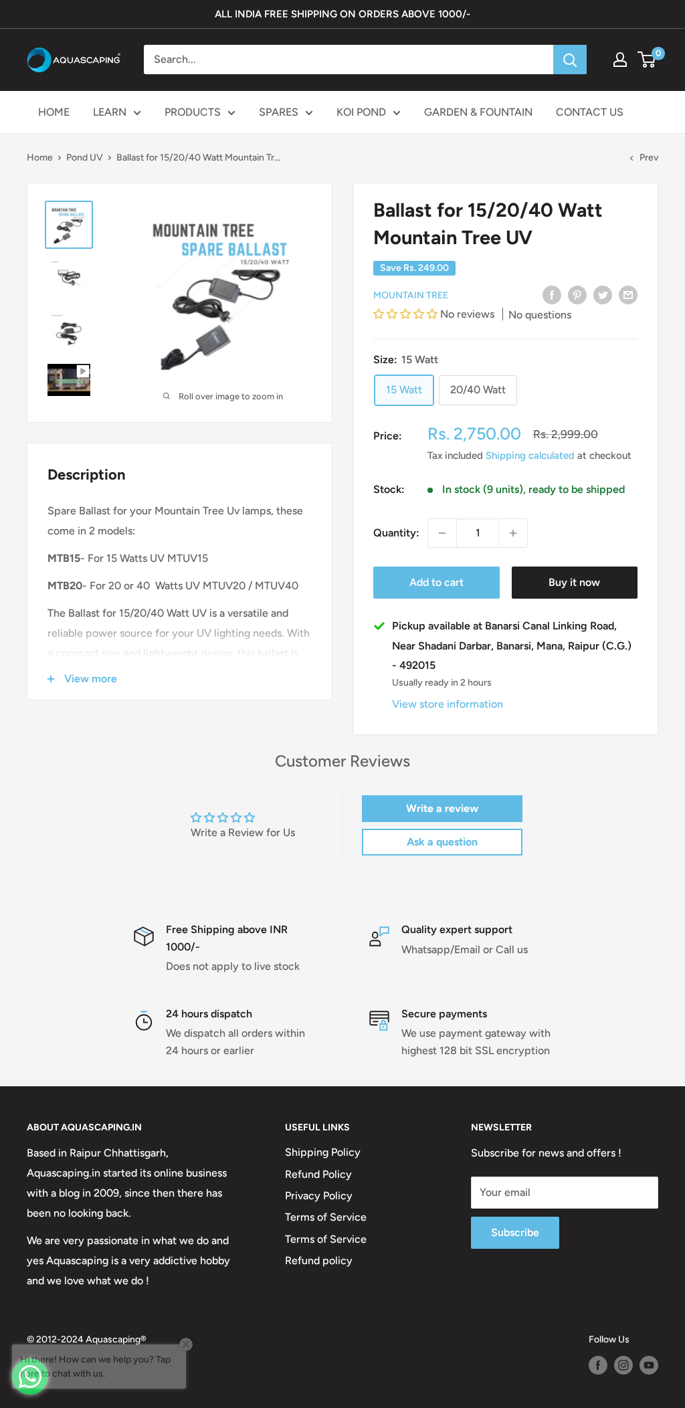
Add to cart (436, 582)
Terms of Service (326, 1217)
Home (40, 157)
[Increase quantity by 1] (513, 533)
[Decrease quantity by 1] (442, 533)
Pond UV (84, 157)
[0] (647, 60)
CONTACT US (589, 112)
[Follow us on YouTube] (649, 1365)
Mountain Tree (410, 295)
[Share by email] (628, 294)
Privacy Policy (319, 1195)
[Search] (570, 59)
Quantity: (396, 532)
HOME (54, 112)
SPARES (278, 112)
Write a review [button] (442, 808)
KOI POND (361, 112)
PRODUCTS (193, 112)
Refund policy (319, 1260)
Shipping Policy (323, 1152)
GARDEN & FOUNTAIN (478, 112)
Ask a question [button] (442, 841)
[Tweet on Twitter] (602, 294)
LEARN (109, 112)
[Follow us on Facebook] (598, 1365)
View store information (447, 704)
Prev (649, 157)
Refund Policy (318, 1174)
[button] (406, 314)
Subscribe (515, 1232)
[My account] (620, 59)
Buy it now (574, 582)
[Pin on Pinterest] (577, 294)
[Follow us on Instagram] (623, 1365)
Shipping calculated (530, 455)
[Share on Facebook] (552, 294)
